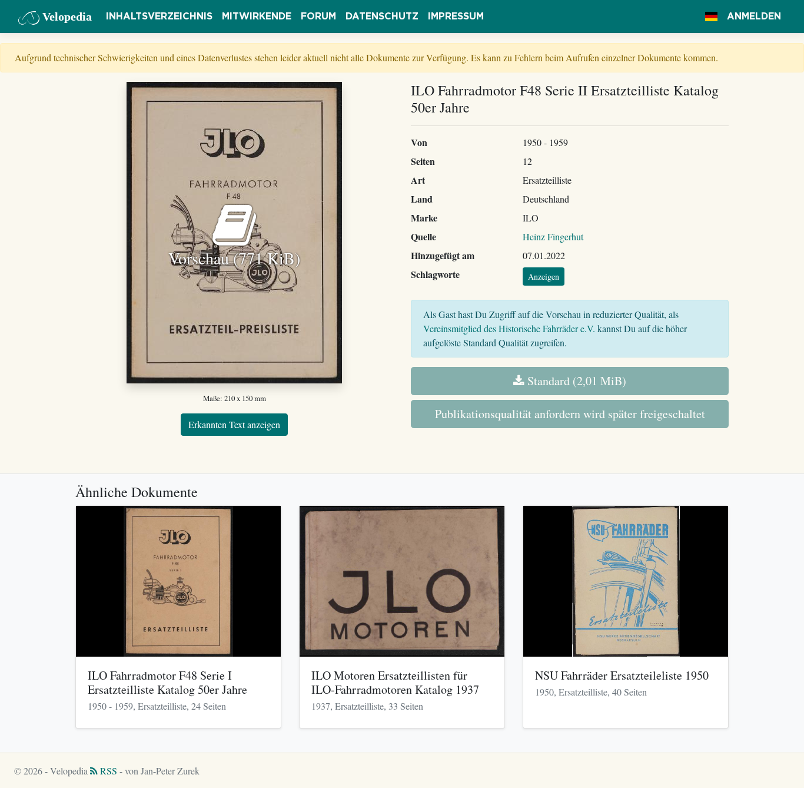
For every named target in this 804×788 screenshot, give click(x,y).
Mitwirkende (256, 16)
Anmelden (754, 16)
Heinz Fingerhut (553, 236)
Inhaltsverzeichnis (159, 16)
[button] (711, 16)
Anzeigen (543, 276)
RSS (107, 770)
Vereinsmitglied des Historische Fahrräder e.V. (509, 328)
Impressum (456, 16)
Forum (318, 16)
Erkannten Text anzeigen (234, 424)
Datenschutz (381, 16)
